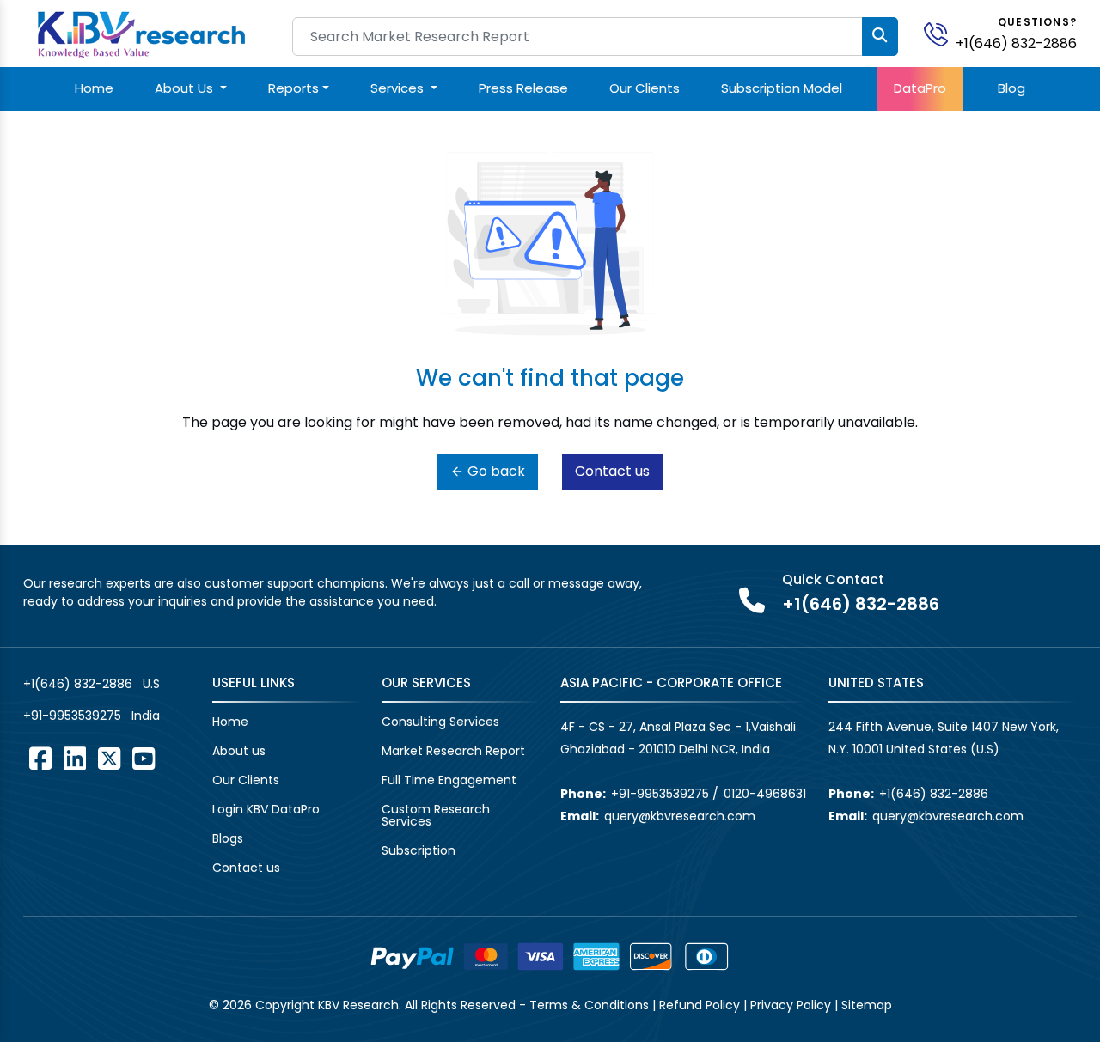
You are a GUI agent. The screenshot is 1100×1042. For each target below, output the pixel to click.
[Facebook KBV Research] (40, 758)
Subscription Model (781, 88)
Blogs (227, 838)
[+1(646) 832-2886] (943, 33)
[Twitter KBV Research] (109, 758)
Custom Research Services (436, 815)
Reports (293, 88)
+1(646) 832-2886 (1016, 43)
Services (398, 88)
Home (94, 88)
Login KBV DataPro (266, 809)
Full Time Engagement (449, 780)
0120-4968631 (765, 793)
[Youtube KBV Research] (143, 758)
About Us (186, 88)
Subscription (418, 850)
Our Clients (644, 88)
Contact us (612, 471)
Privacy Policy (790, 1005)
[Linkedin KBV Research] (75, 758)
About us (239, 751)
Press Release (523, 88)
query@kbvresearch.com (679, 816)
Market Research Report (453, 751)
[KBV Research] (141, 33)
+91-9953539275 (72, 715)
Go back (494, 471)
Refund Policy (699, 1005)
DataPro (920, 88)
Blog (1011, 88)
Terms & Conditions (589, 1005)
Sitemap (866, 1005)
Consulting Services (440, 722)
